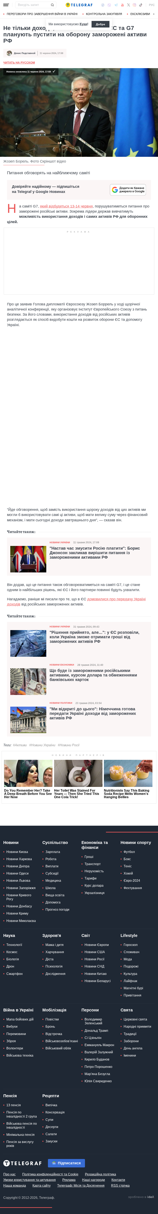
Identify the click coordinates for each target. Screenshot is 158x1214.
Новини (11, 842)
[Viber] (109, 5)
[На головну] (79, 4)
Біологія (12, 959)
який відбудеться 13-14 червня (66, 206)
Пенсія (10, 1096)
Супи (49, 1119)
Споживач (131, 952)
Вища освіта (54, 895)
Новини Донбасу (19, 906)
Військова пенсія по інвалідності (21, 1125)
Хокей (128, 873)
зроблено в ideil (141, 1197)
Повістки (52, 1019)
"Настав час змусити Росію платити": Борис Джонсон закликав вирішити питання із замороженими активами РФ (95, 552)
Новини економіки (62, 665)
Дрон (10, 966)
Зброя (11, 1041)
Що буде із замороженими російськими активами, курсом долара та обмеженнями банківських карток (93, 675)
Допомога (52, 902)
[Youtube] (122, 5)
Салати (51, 1134)
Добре (100, 24)
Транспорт (93, 864)
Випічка (51, 1105)
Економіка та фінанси (94, 845)
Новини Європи (97, 945)
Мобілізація (54, 1010)
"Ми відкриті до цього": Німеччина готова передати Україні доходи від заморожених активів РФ (93, 713)
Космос (11, 952)
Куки (83, 24)
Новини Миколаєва (21, 921)
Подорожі (131, 966)
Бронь (50, 1026)
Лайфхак (130, 981)
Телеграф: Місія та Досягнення (81, 1185)
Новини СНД (94, 966)
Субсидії (51, 873)
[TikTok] (140, 5)
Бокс (127, 859)
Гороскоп (131, 945)
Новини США (95, 952)
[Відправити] (52, 5)
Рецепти (50, 1096)
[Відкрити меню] (6, 4)
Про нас (9, 1174)
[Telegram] (116, 5)
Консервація (55, 1112)
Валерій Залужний (99, 1052)
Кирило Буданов (97, 1059)
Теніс (128, 866)
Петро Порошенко (98, 1066)
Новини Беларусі (98, 981)
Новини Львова (18, 880)
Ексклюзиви (140, 14)
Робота (50, 859)
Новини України (60, 542)
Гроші (89, 857)
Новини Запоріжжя (21, 888)
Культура (130, 974)
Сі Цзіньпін (93, 1038)
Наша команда (14, 1185)
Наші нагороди (93, 1180)
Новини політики (61, 703)
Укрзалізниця (95, 893)
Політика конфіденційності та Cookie (50, 1174)
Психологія (54, 966)
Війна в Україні (18, 1010)
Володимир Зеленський (93, 1021)
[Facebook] (103, 5)
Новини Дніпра (17, 866)
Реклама (69, 1180)
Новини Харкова (19, 859)
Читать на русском (19, 62)
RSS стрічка (120, 1185)
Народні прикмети (137, 1026)
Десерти (51, 1127)
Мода (128, 959)
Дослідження (55, 974)
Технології (14, 945)
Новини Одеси (17, 873)
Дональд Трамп (96, 1030)
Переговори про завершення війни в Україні (42, 14)
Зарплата (52, 852)
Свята (127, 1010)
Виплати (51, 866)
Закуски (51, 1141)
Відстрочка (53, 1034)
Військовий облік (58, 1048)
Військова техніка (19, 1055)
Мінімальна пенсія (20, 1134)
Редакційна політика (100, 1174)
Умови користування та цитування (29, 1180)
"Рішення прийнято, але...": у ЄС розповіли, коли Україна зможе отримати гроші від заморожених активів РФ (94, 637)
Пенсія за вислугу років (20, 1144)
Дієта (49, 959)
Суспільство (55, 842)
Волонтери (14, 1048)
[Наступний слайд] (154, 14)
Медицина (53, 880)
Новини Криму (17, 913)
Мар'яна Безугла (97, 1074)
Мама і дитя (54, 945)
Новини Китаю (96, 974)
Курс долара (94, 885)
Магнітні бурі (133, 988)
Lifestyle (129, 935)
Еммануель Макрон (99, 1045)
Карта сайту (42, 1185)
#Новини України (42, 745)
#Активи (20, 745)
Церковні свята (135, 1019)
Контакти (118, 1180)
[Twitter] (128, 5)
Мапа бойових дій (20, 1019)
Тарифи (90, 878)
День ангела (133, 1048)
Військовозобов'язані (61, 1041)
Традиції (130, 1034)
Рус (152, 5)
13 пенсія (13, 1105)
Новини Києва (17, 852)
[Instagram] (134, 5)
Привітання (132, 995)
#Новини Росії (68, 745)
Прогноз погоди (57, 909)
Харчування (54, 952)
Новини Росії (94, 959)
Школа (50, 888)
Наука (9, 935)
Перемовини (16, 1034)
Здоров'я (51, 935)
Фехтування (133, 888)
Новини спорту (136, 842)
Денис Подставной (24, 53)
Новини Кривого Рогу (18, 897)
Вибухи (11, 1026)
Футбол (129, 852)
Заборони (131, 1041)
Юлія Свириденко (98, 1081)
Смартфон (14, 974)
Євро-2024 (132, 880)
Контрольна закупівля (104, 14)
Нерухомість (94, 871)
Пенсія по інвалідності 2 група (21, 1114)
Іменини (130, 1055)
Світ (85, 935)
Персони (90, 1010)
